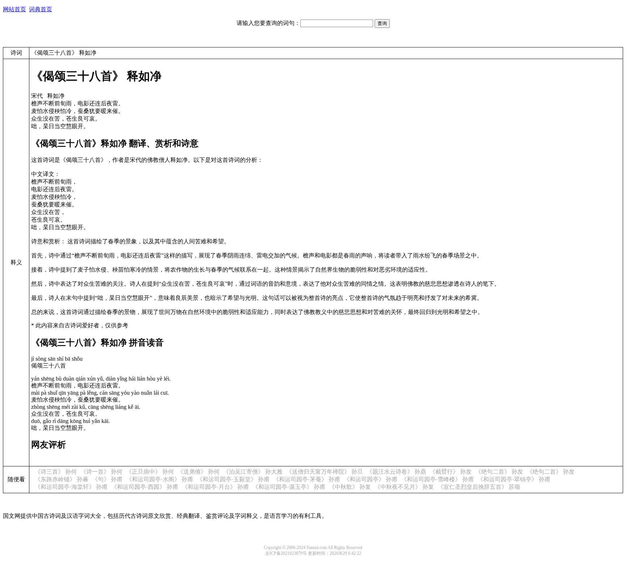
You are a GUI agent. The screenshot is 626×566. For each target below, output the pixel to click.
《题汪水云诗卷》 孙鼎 (396, 472)
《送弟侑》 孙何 (199, 472)
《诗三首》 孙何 (56, 472)
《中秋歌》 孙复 (350, 487)
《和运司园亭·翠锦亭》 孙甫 (513, 479)
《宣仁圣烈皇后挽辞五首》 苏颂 (479, 487)
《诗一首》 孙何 (101, 472)
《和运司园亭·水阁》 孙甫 (159, 479)
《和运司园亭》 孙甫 (370, 479)
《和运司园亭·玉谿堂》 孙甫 (233, 479)
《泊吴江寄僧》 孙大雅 (253, 472)
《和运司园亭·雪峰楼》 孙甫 (437, 479)
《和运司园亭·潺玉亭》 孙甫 (289, 487)
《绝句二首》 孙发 (499, 472)
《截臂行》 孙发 (451, 472)
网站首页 (14, 9)
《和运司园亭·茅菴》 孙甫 (306, 479)
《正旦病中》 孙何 (150, 472)
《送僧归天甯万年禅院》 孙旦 (324, 472)
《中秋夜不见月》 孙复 (404, 487)
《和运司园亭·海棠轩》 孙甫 (71, 487)
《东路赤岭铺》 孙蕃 (61, 479)
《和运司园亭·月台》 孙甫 (215, 487)
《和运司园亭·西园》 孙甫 (144, 487)
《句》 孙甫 (107, 479)
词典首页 (40, 9)
